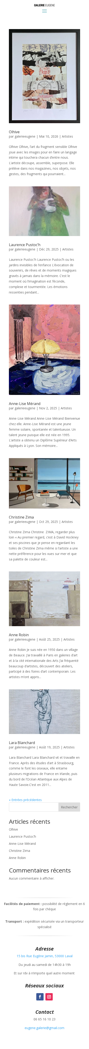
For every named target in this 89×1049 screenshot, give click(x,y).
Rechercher (69, 807)
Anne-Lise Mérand (24, 403)
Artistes (67, 136)
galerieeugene (25, 136)
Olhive (14, 131)
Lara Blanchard (22, 742)
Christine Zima (21, 517)
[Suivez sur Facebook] (40, 996)
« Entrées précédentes (25, 800)
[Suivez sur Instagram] (49, 996)
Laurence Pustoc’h (24, 244)
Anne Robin (19, 634)
